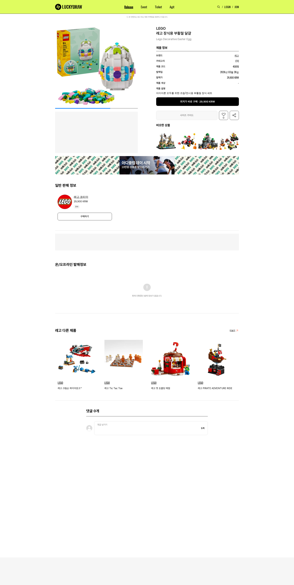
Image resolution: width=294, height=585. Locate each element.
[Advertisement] (147, 242)
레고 (237, 55)
